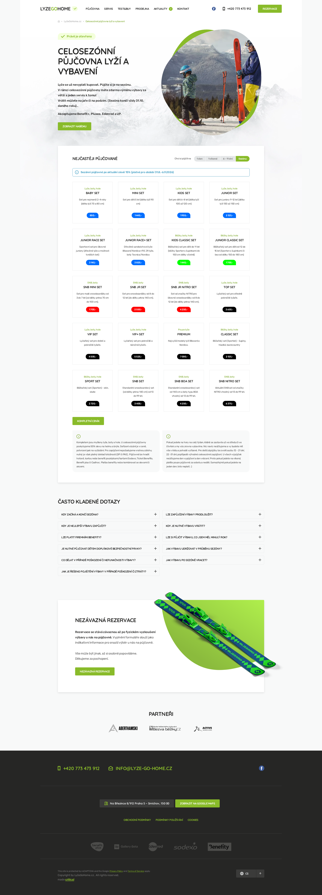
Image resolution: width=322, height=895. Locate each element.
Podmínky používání (169, 820)
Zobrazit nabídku (75, 126)
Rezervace (270, 8)
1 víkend (212, 158)
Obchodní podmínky (137, 820)
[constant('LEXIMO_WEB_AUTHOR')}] (69, 879)
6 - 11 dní (228, 158)
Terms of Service (136, 871)
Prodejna (142, 8)
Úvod (61, 21)
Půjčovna (92, 8)
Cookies (193, 820)
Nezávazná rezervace (95, 671)
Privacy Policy (116, 871)
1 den (199, 158)
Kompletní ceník (88, 421)
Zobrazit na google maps (197, 803)
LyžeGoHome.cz (72, 21)
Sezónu (242, 158)
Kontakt (183, 8)
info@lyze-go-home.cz (143, 768)
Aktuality (162, 8)
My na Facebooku (214, 9)
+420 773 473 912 (238, 9)
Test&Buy (124, 8)
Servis (108, 8)
